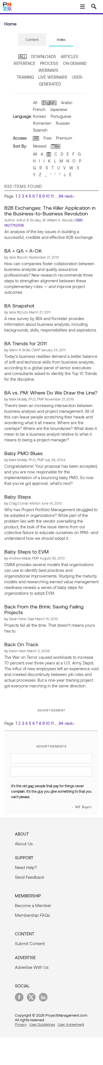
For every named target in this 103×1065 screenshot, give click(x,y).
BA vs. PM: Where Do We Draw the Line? (50, 392)
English (49, 102)
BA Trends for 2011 (25, 343)
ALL (22, 56)
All (35, 102)
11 (52, 196)
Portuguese (61, 116)
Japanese (58, 109)
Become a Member (33, 905)
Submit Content (30, 943)
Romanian (42, 123)
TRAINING (25, 77)
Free (47, 138)
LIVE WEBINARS (52, 77)
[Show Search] (93, 6)
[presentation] (32, 39)
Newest (39, 146)
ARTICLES (69, 56)
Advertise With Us (31, 967)
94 (61, 196)
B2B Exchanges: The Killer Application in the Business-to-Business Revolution (50, 211)
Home (10, 23)
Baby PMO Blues (23, 453)
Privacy (21, 1024)
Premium (64, 138)
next (68, 196)
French (39, 109)
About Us (24, 843)
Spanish (40, 130)
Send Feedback (29, 877)
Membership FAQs (32, 915)
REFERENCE (24, 63)
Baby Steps (17, 496)
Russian (63, 123)
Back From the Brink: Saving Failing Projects (44, 609)
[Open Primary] (82, 6)
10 (48, 196)
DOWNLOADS (43, 56)
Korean (39, 116)
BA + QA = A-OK (23, 250)
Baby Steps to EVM (26, 551)
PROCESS (49, 63)
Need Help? (26, 867)
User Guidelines (42, 1024)
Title (55, 146)
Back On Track (21, 644)
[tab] (32, 39)
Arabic (67, 102)
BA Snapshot (19, 305)
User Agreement (71, 1024)
